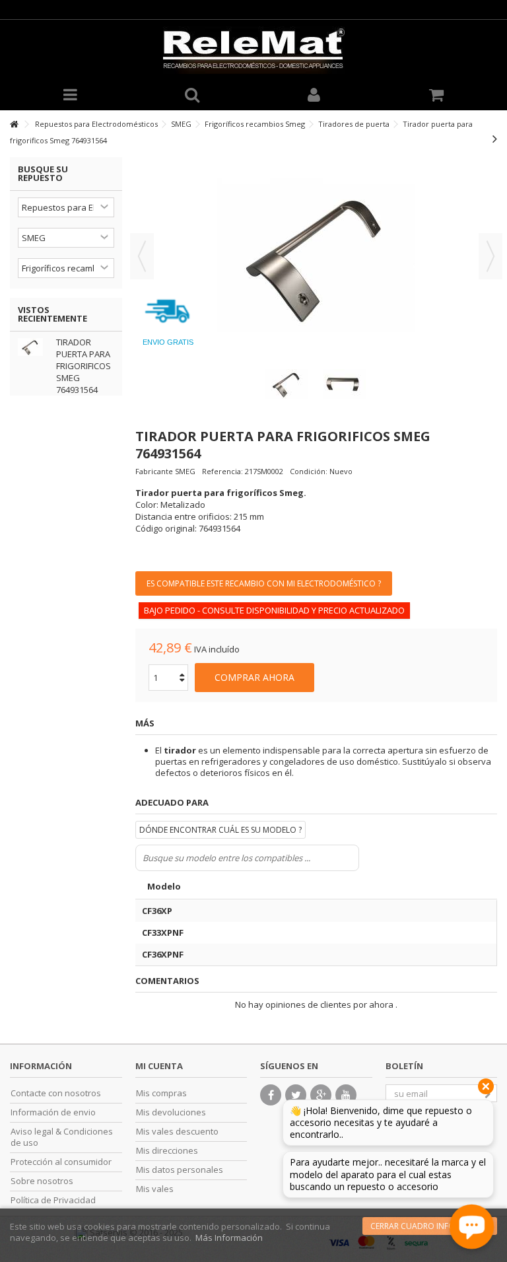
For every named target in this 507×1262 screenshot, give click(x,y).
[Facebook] (270, 1094)
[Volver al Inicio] (14, 124)
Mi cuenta (159, 1066)
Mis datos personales (179, 1169)
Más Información (229, 1238)
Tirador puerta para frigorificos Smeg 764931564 (83, 366)
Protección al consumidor (61, 1162)
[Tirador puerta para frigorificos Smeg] (287, 384)
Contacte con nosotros (56, 1093)
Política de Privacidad (53, 1200)
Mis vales (155, 1189)
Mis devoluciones (171, 1112)
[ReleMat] (253, 50)
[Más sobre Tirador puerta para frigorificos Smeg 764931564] (34, 347)
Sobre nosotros (42, 1181)
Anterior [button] (142, 256)
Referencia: (222, 471)
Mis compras (161, 1093)
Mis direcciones (167, 1150)
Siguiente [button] (490, 256)
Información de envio (53, 1112)
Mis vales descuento (177, 1131)
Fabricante (154, 471)
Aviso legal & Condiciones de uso (62, 1137)
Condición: (308, 471)
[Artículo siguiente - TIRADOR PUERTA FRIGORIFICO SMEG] (494, 139)
